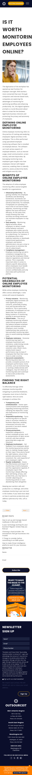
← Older (7, 510)
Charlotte (16, 750)
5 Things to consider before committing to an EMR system (13, 539)
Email (4, 560)
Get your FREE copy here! (20, 772)
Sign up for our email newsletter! (14, 679)
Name (4, 552)
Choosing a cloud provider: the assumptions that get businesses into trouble (15, 533)
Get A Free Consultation (16, 3)
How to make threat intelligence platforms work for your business (14, 544)
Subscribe (16, 570)
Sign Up (24, 694)
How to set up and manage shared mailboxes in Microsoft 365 (14, 521)
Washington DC (16, 748)
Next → (25, 510)
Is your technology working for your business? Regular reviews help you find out (15, 527)
